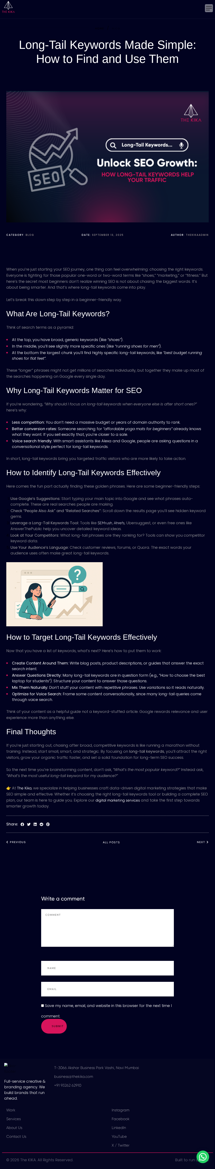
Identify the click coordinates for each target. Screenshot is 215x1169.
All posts (111, 842)
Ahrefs (119, 523)
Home (99, 28)
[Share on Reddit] (41, 824)
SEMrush (105, 523)
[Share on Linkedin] (35, 824)
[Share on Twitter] (29, 824)
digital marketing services (118, 800)
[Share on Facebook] (22, 824)
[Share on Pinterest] (48, 824)
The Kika (24, 788)
